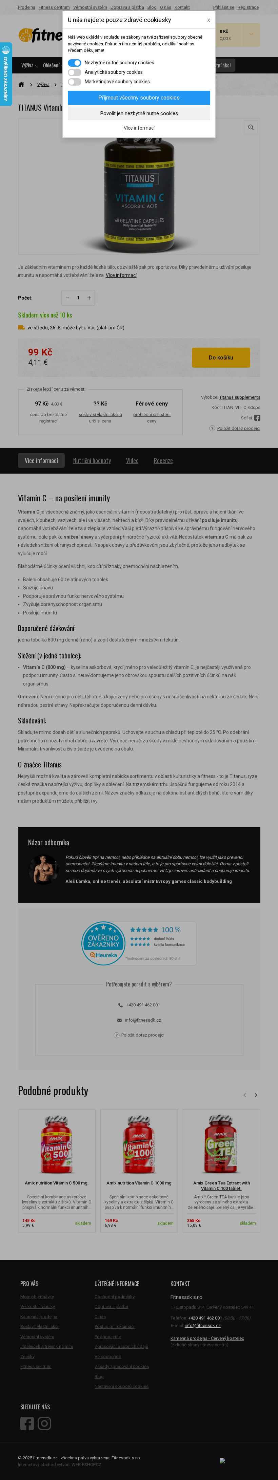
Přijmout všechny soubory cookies (139, 97)
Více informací (139, 128)
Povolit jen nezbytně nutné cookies (139, 113)
